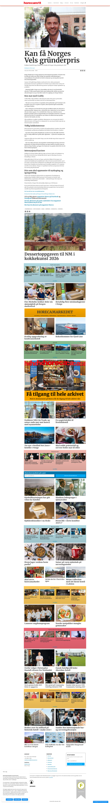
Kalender (50, 764)
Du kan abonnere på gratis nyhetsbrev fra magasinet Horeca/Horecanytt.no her (42, 201)
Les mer (51, 777)
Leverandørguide (51, 766)
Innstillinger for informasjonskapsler (100, 801)
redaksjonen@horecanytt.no (30, 760)
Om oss (71, 2)
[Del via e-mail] (84, 70)
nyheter (60, 208)
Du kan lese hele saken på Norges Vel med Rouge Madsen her (39, 194)
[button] (26, 272)
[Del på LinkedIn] (83, 70)
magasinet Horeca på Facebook (47, 196)
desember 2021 (28, 208)
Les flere (55, 280)
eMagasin (82, 2)
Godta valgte (17, 799)
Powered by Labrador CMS (55, 801)
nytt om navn (36, 208)
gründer (48, 208)
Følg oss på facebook (52, 770)
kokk (43, 208)
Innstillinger (9, 799)
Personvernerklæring (52, 768)
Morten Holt (27, 764)
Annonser (67, 2)
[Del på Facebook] (81, 70)
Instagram (28, 198)
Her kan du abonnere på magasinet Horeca (39, 205)
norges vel (54, 208)
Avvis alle (25, 799)
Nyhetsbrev (76, 2)
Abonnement (56, 2)
